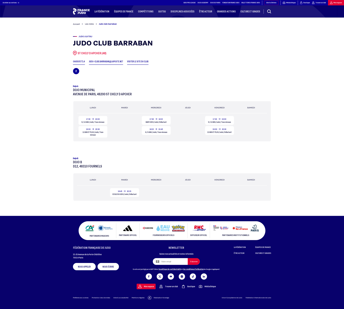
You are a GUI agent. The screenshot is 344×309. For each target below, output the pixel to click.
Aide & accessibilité (120, 298)
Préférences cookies (80, 298)
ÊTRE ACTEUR (239, 253)
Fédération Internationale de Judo (258, 298)
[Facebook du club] (76, 71)
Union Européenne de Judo (232, 298)
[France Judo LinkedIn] (204, 276)
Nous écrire (108, 266)
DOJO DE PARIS (215, 2)
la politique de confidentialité (170, 269)
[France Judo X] (160, 276)
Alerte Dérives (271, 2)
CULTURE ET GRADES (263, 253)
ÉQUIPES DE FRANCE (263, 247)
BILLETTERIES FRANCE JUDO (250, 2)
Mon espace (338, 2)
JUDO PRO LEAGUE (189, 2)
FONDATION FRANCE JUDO (230, 2)
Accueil (76, 24)
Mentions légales (138, 298)
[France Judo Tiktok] (193, 276)
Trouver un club (321, 2)
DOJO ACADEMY (203, 2)
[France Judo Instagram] (182, 276)
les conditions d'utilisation (193, 269)
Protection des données (101, 298)
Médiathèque (291, 2)
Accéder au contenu (10, 2)
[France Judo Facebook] (149, 276)
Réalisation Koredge (161, 298)
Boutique (306, 2)
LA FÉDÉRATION (240, 247)
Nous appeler (84, 266)
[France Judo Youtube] (171, 276)
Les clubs (89, 24)
